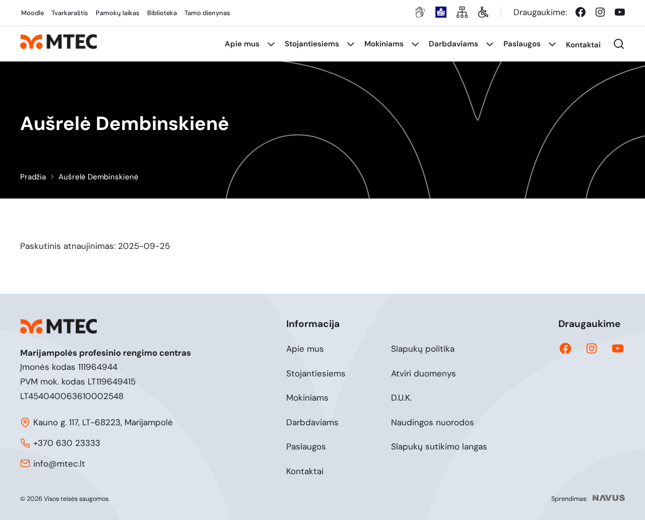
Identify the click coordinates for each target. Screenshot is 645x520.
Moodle (32, 13)
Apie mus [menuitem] (242, 44)
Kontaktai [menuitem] (583, 45)
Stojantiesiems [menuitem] (312, 44)
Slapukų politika (423, 348)
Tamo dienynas (207, 13)
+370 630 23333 (66, 442)
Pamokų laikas (118, 13)
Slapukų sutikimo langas (439, 446)
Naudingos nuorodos (432, 422)
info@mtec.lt (59, 463)
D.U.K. (401, 397)
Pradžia (33, 177)
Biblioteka (162, 13)
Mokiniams (307, 397)
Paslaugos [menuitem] (522, 44)
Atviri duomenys (423, 373)
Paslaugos (306, 446)
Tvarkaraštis (69, 13)
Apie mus (305, 348)
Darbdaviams (312, 422)
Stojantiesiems (316, 373)
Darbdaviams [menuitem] (453, 44)
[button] (619, 44)
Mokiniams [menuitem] (384, 44)
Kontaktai (305, 471)
